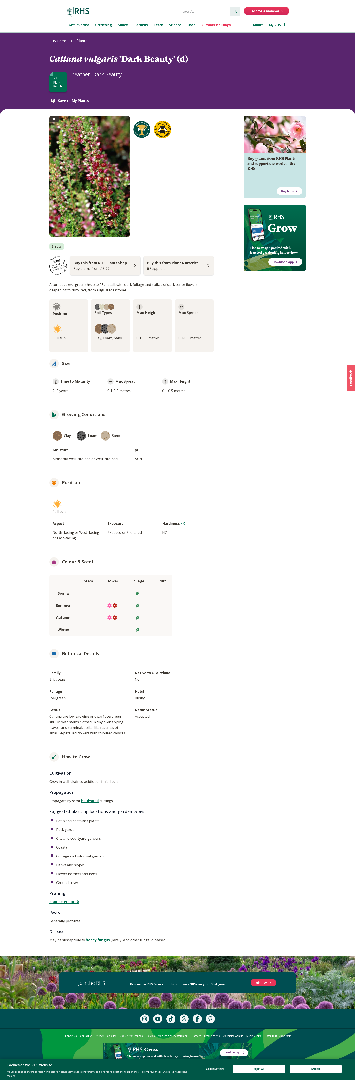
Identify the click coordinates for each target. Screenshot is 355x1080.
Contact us (86, 1036)
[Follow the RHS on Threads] (184, 1018)
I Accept (315, 1069)
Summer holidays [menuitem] (216, 25)
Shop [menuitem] (191, 25)
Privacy (100, 1036)
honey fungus (98, 940)
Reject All (259, 1069)
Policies (150, 1036)
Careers (196, 1036)
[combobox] (205, 11)
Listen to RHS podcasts (278, 1036)
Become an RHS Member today (177, 984)
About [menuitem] (258, 25)
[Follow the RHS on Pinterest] (210, 1018)
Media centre (254, 1036)
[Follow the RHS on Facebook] (197, 1018)
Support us (70, 1036)
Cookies (111, 1036)
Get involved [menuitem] (79, 25)
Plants (82, 40)
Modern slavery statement (173, 1036)
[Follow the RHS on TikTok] (170, 1018)
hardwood (90, 800)
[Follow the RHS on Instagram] (144, 1018)
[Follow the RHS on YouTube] (157, 1018)
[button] (351, 378)
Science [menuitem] (175, 25)
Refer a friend (212, 1036)
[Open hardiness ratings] (183, 523)
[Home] (78, 12)
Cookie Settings (215, 1069)
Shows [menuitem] (123, 25)
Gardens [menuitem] (141, 25)
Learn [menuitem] (158, 25)
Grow (282, 228)
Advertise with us (233, 1036)
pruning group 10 (64, 901)
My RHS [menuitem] (275, 25)
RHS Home (58, 40)
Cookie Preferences (131, 1036)
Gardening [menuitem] (103, 25)
